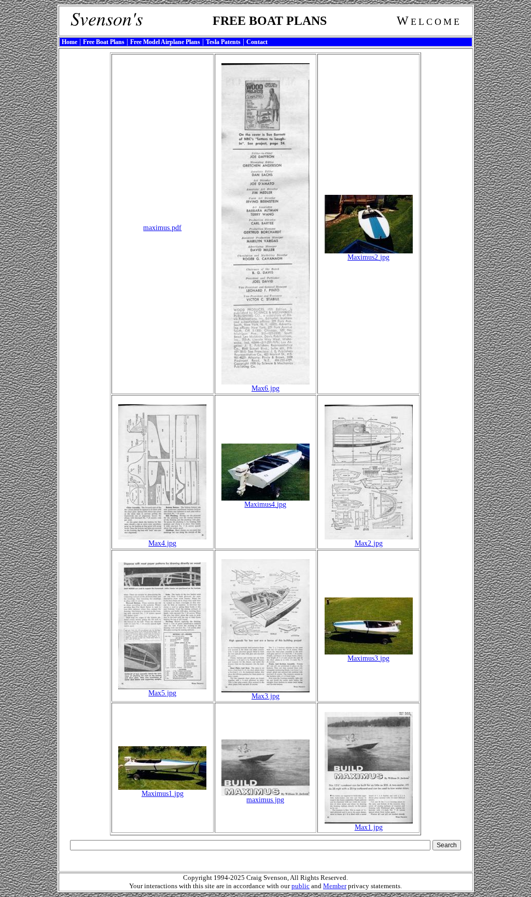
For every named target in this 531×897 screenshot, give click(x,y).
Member (334, 886)
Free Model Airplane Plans (165, 42)
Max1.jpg (369, 827)
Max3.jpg (265, 696)
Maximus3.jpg (368, 658)
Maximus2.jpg (368, 257)
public (300, 886)
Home (69, 42)
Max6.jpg (265, 388)
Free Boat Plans (103, 42)
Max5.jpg (162, 693)
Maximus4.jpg (265, 504)
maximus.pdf (162, 228)
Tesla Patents (223, 42)
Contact (257, 42)
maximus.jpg (265, 800)
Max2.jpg (369, 543)
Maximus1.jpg (163, 794)
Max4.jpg (162, 543)
